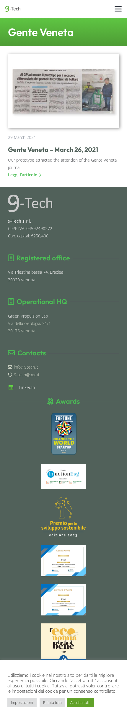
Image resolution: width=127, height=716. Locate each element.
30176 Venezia (21, 331)
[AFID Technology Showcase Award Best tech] (63, 560)
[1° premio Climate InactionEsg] (63, 476)
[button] (118, 8)
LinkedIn (27, 387)
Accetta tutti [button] (80, 702)
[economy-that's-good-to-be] (63, 642)
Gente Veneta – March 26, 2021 (53, 149)
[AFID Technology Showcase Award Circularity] (63, 599)
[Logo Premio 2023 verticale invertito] (63, 517)
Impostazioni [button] (22, 702)
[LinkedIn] (13, 387)
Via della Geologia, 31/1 (29, 323)
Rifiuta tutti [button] (52, 702)
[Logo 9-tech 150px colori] (12, 9)
